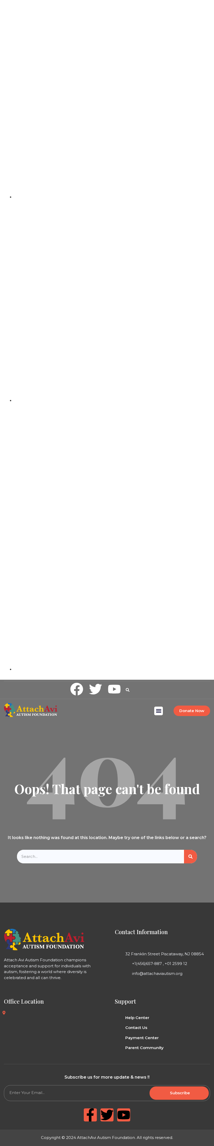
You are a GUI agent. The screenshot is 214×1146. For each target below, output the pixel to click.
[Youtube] (114, 689)
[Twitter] (95, 689)
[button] (127, 690)
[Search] (190, 857)
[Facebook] (76, 689)
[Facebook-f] (90, 1114)
